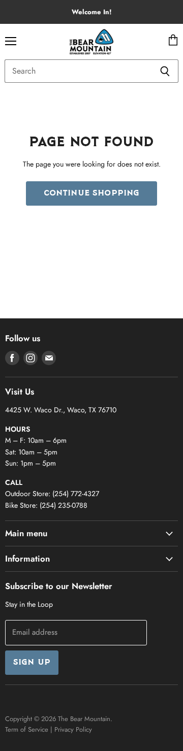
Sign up (31, 663)
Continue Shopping (92, 193)
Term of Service (26, 729)
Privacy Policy (73, 729)
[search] (78, 71)
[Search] (164, 71)
